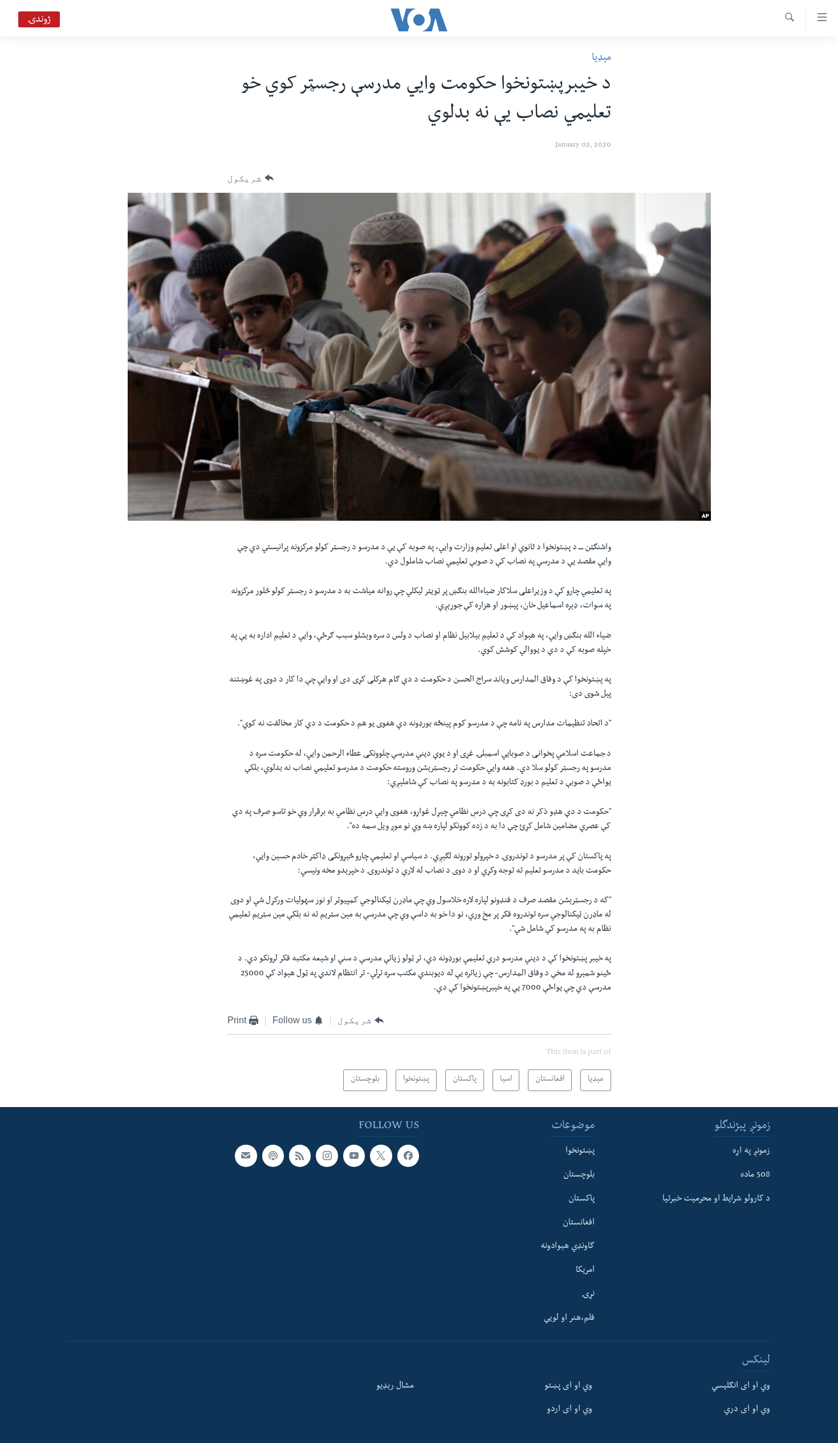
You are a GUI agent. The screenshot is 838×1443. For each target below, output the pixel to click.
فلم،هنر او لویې (569, 1319)
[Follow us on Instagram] (326, 1155)
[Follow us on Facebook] (408, 1155)
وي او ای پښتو (568, 1386)
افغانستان (579, 1223)
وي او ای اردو (569, 1410)
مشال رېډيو (395, 1386)
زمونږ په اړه (751, 1151)
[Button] (250, 178)
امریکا (585, 1271)
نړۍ (588, 1295)
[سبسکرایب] (246, 1155)
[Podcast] (273, 1155)
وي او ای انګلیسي (740, 1386)
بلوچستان (579, 1175)
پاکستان (581, 1199)
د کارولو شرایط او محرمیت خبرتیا (716, 1199)
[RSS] (300, 1155)
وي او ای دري (747, 1410)
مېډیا (601, 58)
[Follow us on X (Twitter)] (381, 1155)
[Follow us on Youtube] (354, 1155)
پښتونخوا (580, 1151)
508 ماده (755, 1175)
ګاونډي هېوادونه (567, 1247)
